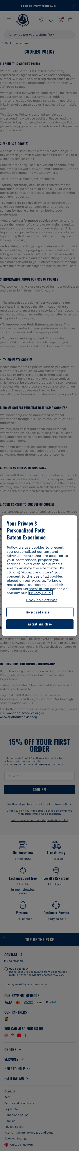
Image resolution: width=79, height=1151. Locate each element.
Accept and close (40, 624)
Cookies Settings (41, 600)
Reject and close (37, 612)
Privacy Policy (40, 593)
